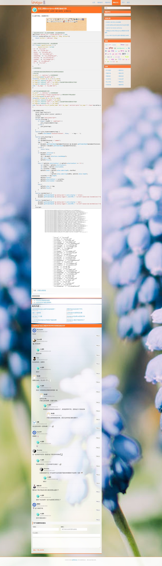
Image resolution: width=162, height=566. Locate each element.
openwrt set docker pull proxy (114, 28)
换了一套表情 (37, 313)
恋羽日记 (74, 560)
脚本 (116, 59)
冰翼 (38, 422)
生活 (122, 57)
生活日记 (108, 79)
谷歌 (126, 59)
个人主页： (35, 533)
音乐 (113, 61)
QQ (115, 48)
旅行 (124, 54)
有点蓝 (38, 376)
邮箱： (63, 527)
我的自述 (121, 76)
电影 (127, 57)
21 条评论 (60, 11)
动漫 (109, 51)
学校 (126, 51)
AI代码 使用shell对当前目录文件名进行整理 (117, 25)
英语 (123, 59)
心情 (113, 54)
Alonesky (39, 450)
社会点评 (121, 79)
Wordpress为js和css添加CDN (76, 317)
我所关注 (121, 70)
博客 (112, 51)
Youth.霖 (39, 339)
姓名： (34, 527)
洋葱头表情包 (41, 290)
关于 (123, 2)
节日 (119, 59)
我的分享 (121, 73)
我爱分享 (39, 485)
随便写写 (121, 84)
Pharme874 (40, 329)
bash (106, 44)
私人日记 (108, 81)
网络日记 (115, 2)
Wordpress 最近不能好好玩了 (76, 320)
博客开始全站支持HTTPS (74, 309)
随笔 (108, 61)
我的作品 (108, 2)
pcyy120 (39, 431)
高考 (117, 61)
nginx (106, 48)
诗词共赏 (108, 84)
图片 (116, 51)
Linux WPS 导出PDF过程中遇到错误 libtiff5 (117, 35)
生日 (119, 57)
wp (126, 48)
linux (122, 45)
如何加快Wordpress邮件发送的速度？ (44, 309)
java (118, 45)
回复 (99, 335)
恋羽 (53, 11)
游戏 (114, 57)
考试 (112, 59)
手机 (119, 54)
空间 (109, 59)
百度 (106, 59)
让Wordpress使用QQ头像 (74, 313)
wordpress (36, 296)
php (111, 47)
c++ (110, 45)
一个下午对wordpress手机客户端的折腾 (44, 320)
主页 (93, 2)
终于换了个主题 (37, 317)
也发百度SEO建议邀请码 (41, 302)
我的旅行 (100, 2)
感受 (116, 54)
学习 (122, 51)
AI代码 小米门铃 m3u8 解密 (113, 22)
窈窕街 (38, 504)
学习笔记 (108, 70)
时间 (108, 57)
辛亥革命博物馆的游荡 (41, 300)
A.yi (38, 357)
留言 (128, 2)
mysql (126, 44)
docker (114, 44)
